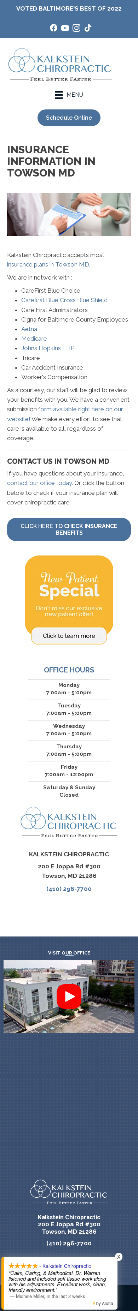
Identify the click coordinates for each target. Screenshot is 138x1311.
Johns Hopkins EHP (47, 348)
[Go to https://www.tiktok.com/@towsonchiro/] (88, 29)
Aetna (29, 329)
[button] (69, 996)
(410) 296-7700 (69, 888)
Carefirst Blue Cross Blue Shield (64, 300)
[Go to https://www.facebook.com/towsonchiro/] (54, 29)
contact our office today (39, 482)
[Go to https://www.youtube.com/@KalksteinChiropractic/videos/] (65, 29)
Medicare (34, 338)
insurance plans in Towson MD (48, 264)
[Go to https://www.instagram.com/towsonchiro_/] (76, 29)
